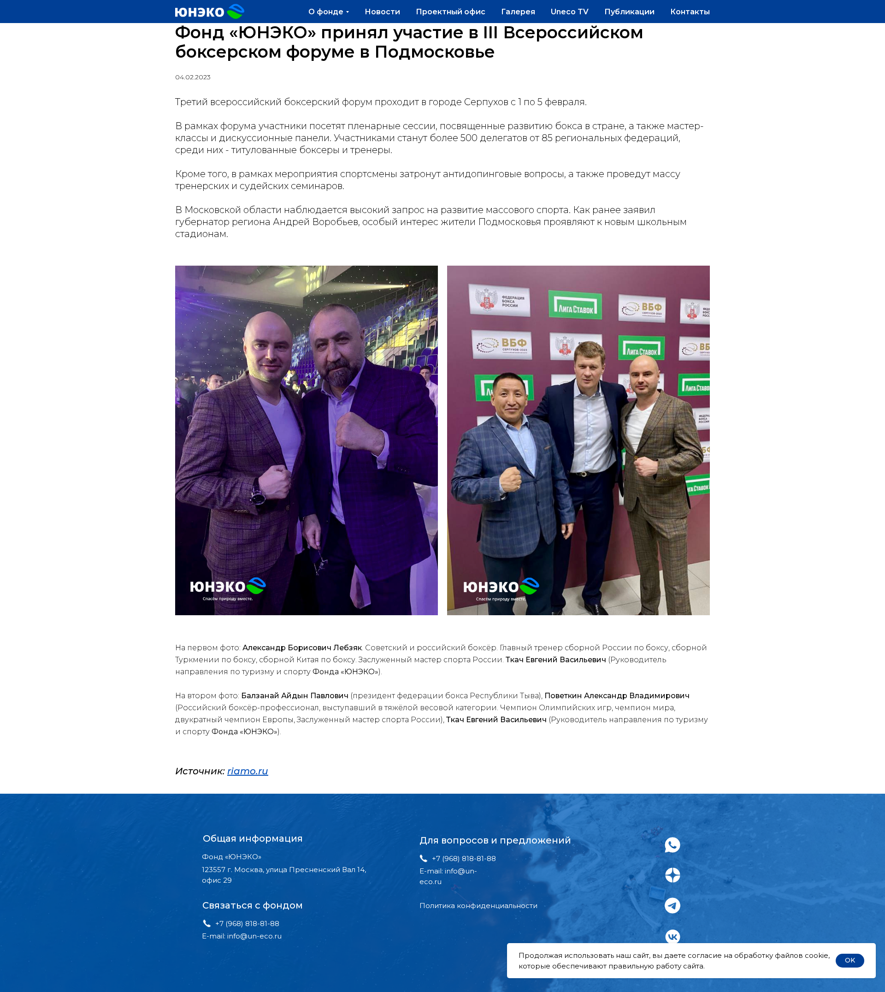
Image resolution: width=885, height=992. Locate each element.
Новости (382, 11)
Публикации (629, 11)
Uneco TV (570, 11)
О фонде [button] (325, 11)
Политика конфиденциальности (478, 905)
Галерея (518, 11)
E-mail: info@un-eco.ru (242, 936)
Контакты (690, 11)
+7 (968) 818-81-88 (247, 923)
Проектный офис (450, 11)
